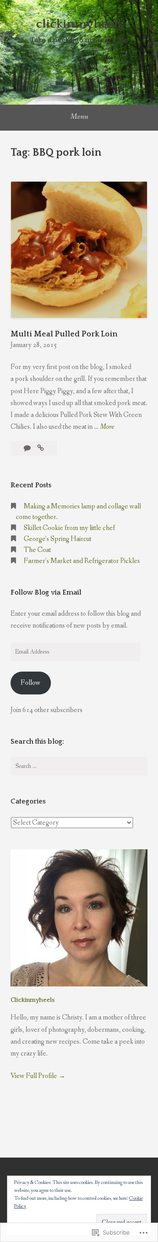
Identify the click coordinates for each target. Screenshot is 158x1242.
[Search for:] (79, 766)
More (107, 427)
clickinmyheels (79, 24)
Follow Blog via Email (46, 592)
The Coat (37, 550)
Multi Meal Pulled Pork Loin (64, 334)
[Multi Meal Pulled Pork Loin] (41, 448)
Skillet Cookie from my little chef (69, 528)
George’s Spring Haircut (57, 539)
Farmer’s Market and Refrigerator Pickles (82, 561)
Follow (30, 682)
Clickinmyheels (33, 1000)
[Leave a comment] (28, 448)
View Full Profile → (38, 1076)
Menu (79, 116)
